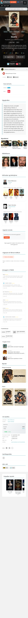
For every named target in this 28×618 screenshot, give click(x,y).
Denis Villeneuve (12, 181)
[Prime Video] (8, 87)
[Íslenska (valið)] (18, 2)
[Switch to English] (20, 2)
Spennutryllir (16, 31)
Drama (10, 31)
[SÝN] (8, 91)
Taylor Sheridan (12, 205)
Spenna (5, 31)
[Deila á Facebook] (6, 448)
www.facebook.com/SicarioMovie (18, 442)
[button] (23, 487)
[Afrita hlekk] (12, 448)
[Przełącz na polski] (22, 2)
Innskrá (6, 237)
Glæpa (22, 31)
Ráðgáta (14, 34)
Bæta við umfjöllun (8, 257)
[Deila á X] (9, 448)
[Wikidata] (3, 458)
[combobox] (16, 9)
